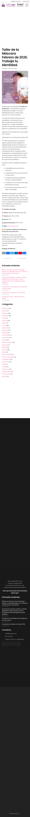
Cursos (4, 325)
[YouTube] (9, 644)
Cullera (4, 323)
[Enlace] (8, 5)
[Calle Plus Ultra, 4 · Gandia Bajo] (3, 639)
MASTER (4, 347)
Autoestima (5, 308)
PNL (3, 352)
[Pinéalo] (20, 253)
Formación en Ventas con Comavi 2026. (13, 292)
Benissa (4, 311)
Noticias (4, 350)
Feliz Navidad (6, 335)
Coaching (5, 320)
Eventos (4, 333)
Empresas (5, 330)
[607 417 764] (3, 636)
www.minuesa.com (12, 226)
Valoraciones (6, 374)
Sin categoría (6, 359)
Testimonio (5, 369)
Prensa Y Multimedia (8, 357)
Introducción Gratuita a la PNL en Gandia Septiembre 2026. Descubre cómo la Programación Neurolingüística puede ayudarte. (14, 280)
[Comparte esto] (8, 253)
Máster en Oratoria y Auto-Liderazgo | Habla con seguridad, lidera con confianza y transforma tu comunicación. (15, 271)
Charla (4, 318)
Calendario (5, 316)
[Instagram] (13, 644)
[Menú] (13, 5)
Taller (3, 364)
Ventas (4, 376)
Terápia (4, 367)
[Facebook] (4, 644)
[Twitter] (18, 644)
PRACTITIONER (6, 354)
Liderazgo (5, 345)
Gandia (4, 340)
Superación (5, 362)
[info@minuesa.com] (3, 634)
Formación (5, 337)
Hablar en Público (7, 342)
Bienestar (5, 313)
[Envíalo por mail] (4, 253)
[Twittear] (12, 253)
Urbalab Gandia (6, 371)
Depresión (5, 328)
